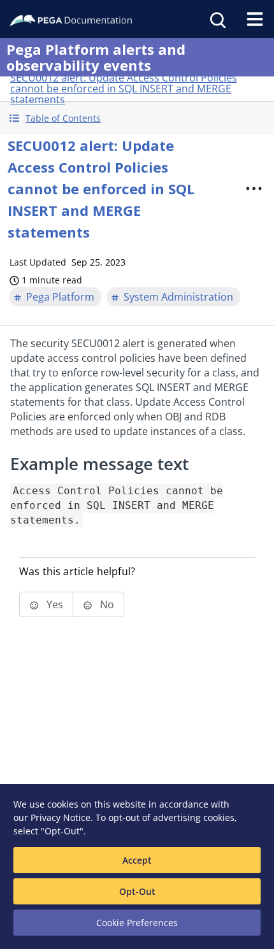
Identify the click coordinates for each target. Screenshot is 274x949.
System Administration (178, 297)
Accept (137, 860)
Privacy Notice (60, 817)
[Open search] (216, 19)
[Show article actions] (254, 188)
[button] (137, 118)
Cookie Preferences (137, 923)
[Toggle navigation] (255, 19)
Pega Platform (60, 297)
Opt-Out (137, 891)
